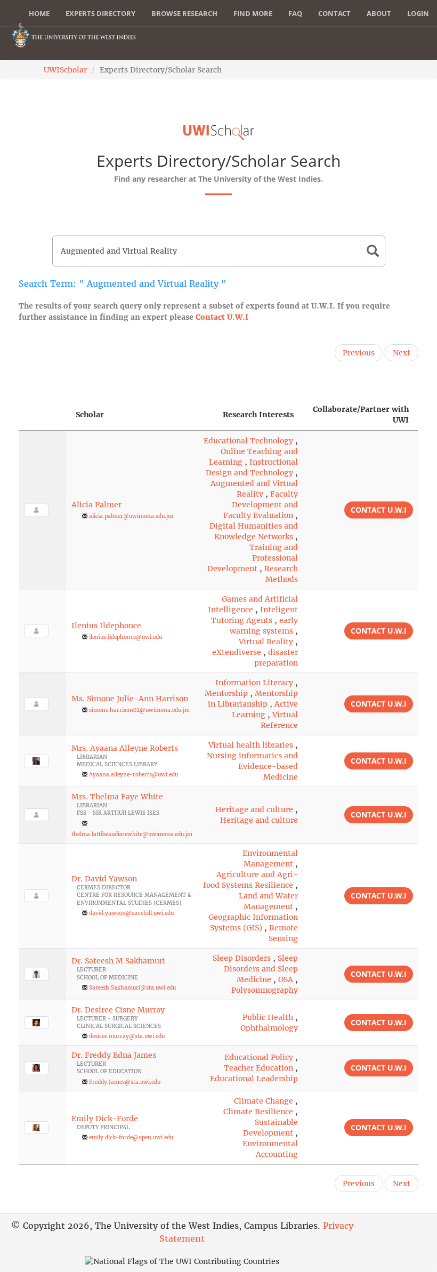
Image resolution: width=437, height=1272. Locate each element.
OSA (285, 979)
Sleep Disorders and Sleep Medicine (261, 968)
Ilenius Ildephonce (106, 625)
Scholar (90, 414)
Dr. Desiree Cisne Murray (118, 1010)
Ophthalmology (269, 1028)
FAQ (295, 13)
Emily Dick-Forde (104, 1118)
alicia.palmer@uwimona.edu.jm (131, 516)
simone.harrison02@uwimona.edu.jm (139, 710)
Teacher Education (258, 1068)
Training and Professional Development (252, 557)
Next (401, 353)
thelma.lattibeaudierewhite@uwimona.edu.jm (131, 834)
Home (39, 13)
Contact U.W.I (222, 317)
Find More (252, 13)
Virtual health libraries (250, 745)
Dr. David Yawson (104, 879)
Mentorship (226, 693)
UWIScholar (65, 70)
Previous (359, 353)
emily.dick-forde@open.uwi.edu (131, 1137)
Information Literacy (254, 682)
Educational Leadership (254, 1078)
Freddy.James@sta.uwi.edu (124, 1082)
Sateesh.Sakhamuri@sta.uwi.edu (132, 987)
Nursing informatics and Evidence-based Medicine (252, 766)
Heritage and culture (254, 809)
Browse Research (184, 13)
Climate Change (263, 1101)
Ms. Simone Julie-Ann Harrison (129, 698)
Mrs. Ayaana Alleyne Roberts (124, 748)
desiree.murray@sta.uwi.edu (127, 1036)
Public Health (267, 1017)
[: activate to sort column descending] (42, 415)
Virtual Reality (266, 641)
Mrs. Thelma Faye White (117, 796)
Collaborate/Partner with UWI (361, 414)
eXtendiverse (236, 652)
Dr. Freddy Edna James (113, 1055)
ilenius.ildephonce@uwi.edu (125, 637)
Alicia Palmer (96, 504)
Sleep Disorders (242, 958)
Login (418, 13)
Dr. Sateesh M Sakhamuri (118, 961)
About (379, 13)
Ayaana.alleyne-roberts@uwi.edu (133, 774)
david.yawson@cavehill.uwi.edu (131, 913)
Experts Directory (100, 13)
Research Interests (258, 414)
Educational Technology (248, 440)
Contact (334, 13)
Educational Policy (258, 1057)
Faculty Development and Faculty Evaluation (260, 504)
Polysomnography (264, 990)
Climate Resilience (258, 1111)
